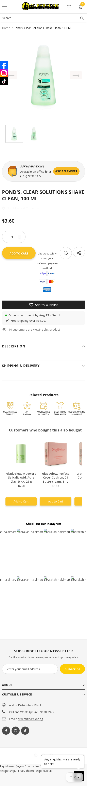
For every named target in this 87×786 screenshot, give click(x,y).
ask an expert (66, 171)
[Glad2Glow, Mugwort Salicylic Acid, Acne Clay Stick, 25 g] (21, 454)
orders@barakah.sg (30, 719)
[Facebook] (6, 731)
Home (6, 28)
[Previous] (11, 75)
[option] (43, 75)
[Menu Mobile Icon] (4, 6)
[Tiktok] (25, 731)
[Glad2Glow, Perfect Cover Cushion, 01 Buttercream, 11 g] (55, 454)
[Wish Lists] (66, 253)
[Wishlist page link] (69, 7)
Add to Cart (21, 501)
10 (10, 329)
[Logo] (40, 6)
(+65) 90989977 (30, 176)
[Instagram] (16, 731)
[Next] (76, 75)
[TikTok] (4, 81)
